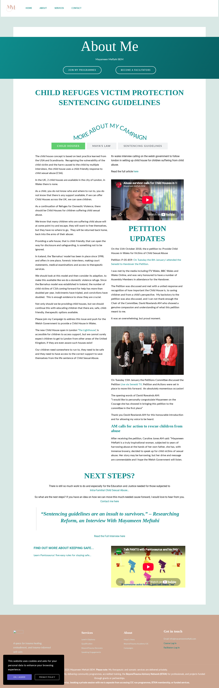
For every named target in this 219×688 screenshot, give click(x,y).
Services (59, 8)
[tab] (68, 146)
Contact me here (109, 501)
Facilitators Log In (172, 648)
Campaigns (128, 648)
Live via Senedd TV (131, 384)
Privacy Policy (47, 677)
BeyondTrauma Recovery (92, 648)
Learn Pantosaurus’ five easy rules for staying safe (61, 555)
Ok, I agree (19, 677)
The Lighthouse (87, 330)
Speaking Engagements (91, 652)
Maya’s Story (129, 640)
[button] (198, 8)
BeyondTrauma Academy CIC (136, 644)
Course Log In (170, 643)
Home (29, 8)
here (136, 171)
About (43, 8)
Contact (76, 8)
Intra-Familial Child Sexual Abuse (108, 490)
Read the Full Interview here (109, 536)
